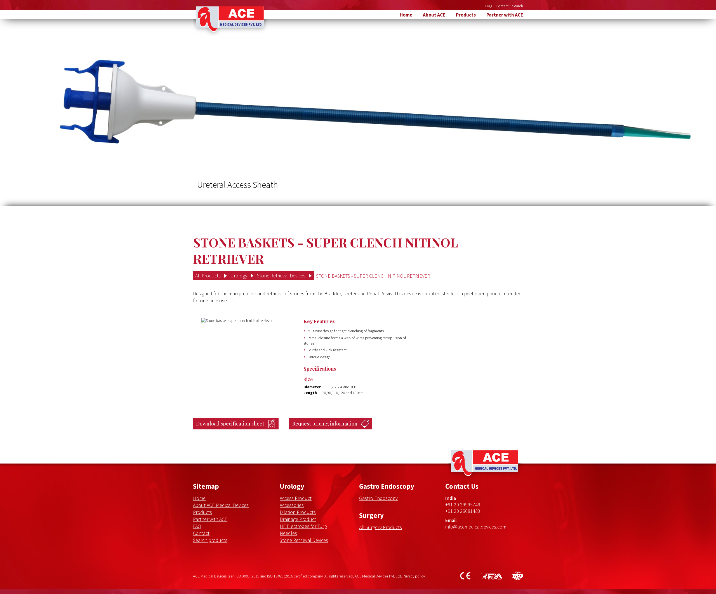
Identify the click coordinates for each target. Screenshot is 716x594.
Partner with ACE (504, 15)
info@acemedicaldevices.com (475, 526)
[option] (358, 112)
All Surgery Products (380, 527)
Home (406, 15)
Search (517, 5)
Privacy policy (414, 576)
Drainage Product (298, 519)
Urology (238, 275)
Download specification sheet (230, 423)
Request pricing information (324, 423)
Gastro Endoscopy (378, 498)
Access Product (296, 498)
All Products (208, 275)
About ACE (434, 15)
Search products (210, 540)
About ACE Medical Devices (221, 505)
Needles (288, 533)
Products (466, 15)
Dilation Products (298, 512)
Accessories (292, 505)
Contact (502, 5)
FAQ (488, 5)
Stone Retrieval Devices (281, 275)
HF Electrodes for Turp (303, 526)
